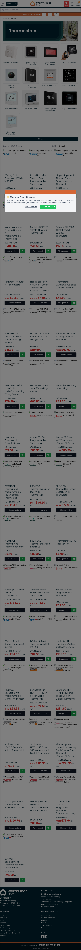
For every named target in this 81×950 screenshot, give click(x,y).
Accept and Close (48, 207)
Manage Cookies (31, 207)
